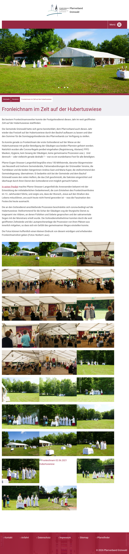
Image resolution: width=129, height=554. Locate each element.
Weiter (125, 64)
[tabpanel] (64, 61)
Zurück (3, 64)
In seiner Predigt (10, 186)
